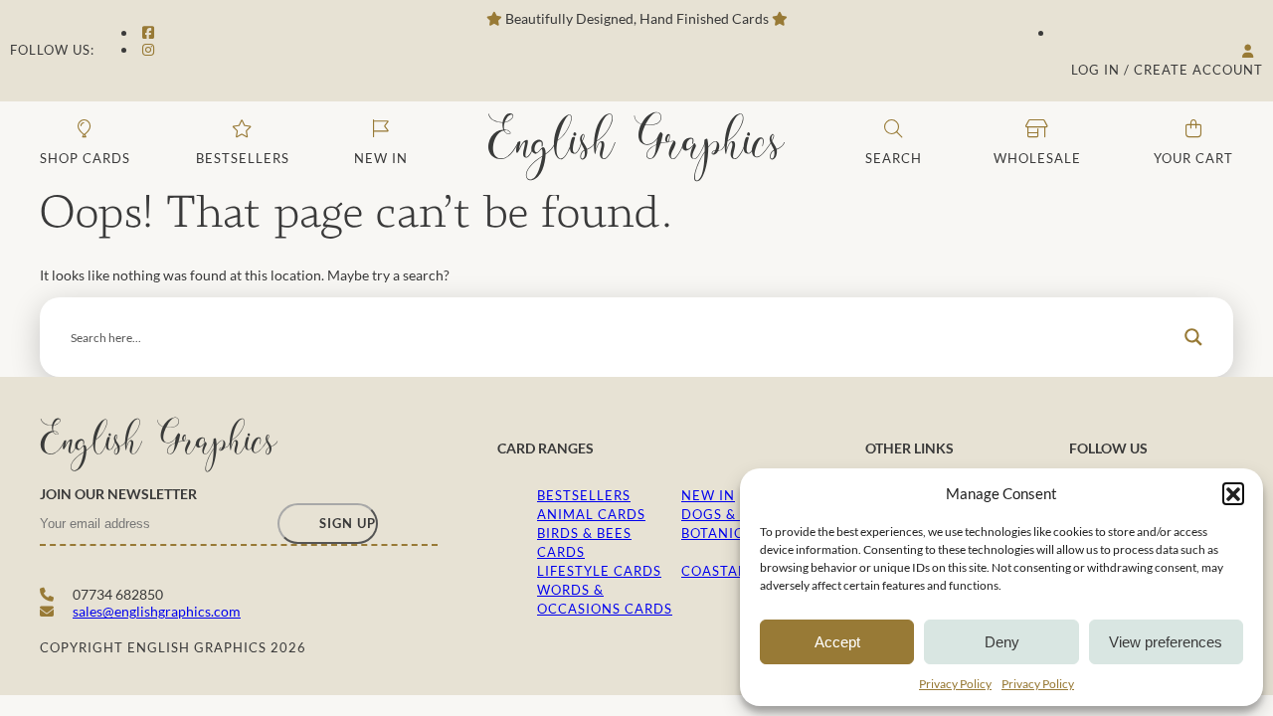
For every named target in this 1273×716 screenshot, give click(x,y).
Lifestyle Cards (599, 571)
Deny (1002, 641)
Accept (837, 641)
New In (708, 495)
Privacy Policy (955, 683)
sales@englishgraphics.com (157, 611)
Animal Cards (591, 514)
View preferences (1165, 641)
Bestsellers (584, 495)
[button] (1233, 493)
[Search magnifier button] (1193, 337)
